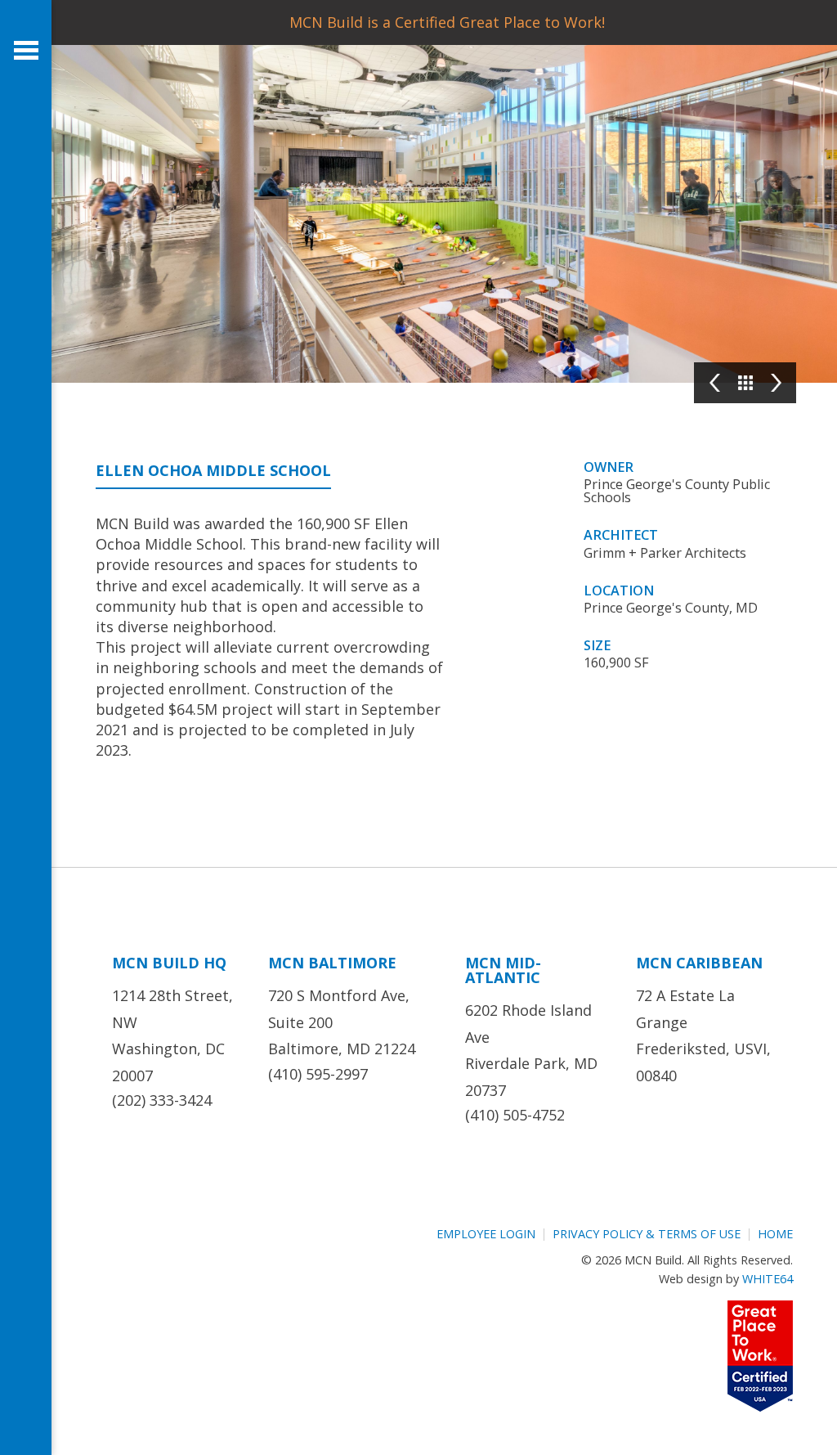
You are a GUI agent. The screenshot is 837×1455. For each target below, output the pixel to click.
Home (775, 1234)
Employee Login (485, 1234)
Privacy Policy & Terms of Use (647, 1234)
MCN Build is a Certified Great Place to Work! (447, 22)
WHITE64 (767, 1279)
